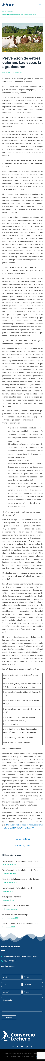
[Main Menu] (40, 4)
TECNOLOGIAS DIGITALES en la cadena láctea (20, 923)
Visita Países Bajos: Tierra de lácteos (17, 906)
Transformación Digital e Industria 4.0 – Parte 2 (20, 870)
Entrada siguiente (22, 845)
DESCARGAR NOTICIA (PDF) (24, 828)
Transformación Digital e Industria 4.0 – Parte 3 (20, 861)
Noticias (8, 72)
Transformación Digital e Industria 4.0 (17, 888)
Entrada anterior (23, 839)
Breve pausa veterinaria (11, 897)
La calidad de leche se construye (15, 915)
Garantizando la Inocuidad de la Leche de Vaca (20, 879)
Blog (3, 72)
